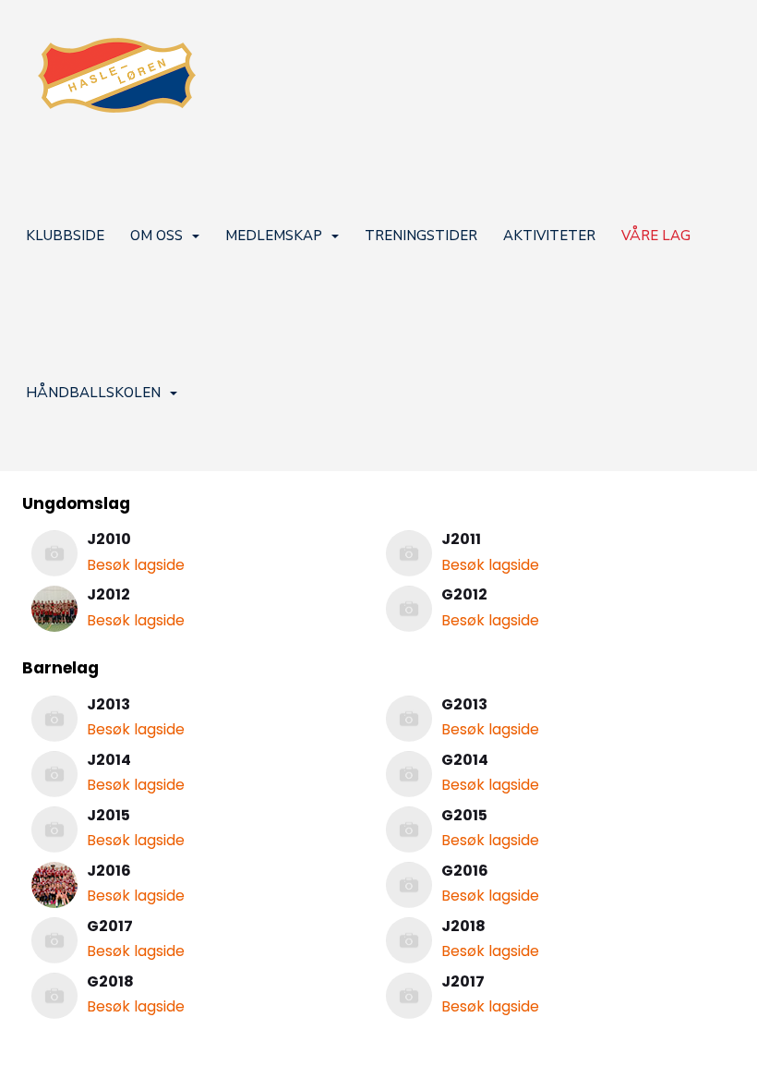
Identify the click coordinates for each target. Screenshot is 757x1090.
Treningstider (421, 235)
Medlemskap (273, 235)
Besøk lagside (136, 564)
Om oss (156, 235)
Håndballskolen (93, 392)
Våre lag (656, 235)
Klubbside (65, 235)
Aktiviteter (549, 235)
